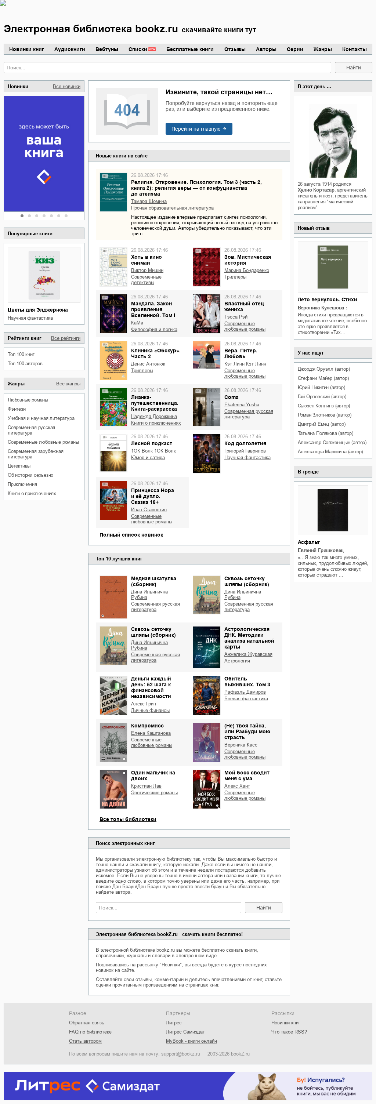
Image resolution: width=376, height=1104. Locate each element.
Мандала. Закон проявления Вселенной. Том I (153, 309)
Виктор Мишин (147, 270)
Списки (138, 49)
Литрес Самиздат (185, 1032)
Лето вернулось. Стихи (327, 299)
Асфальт (309, 542)
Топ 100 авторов (25, 363)
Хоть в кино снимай (146, 260)
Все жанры (68, 383)
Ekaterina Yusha (241, 404)
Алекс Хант (237, 786)
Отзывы (235, 49)
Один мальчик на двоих (153, 775)
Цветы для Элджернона (38, 310)
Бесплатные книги (190, 49)
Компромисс (147, 726)
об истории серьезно (30, 475)
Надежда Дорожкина (154, 416)
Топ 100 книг (21, 354)
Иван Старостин (149, 509)
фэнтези (17, 409)
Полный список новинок (131, 535)
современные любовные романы (43, 442)
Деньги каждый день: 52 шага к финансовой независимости (151, 687)
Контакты (354, 49)
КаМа (137, 323)
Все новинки (66, 86)
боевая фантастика (246, 698)
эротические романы (154, 792)
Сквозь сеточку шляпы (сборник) (246, 581)
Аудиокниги (69, 49)
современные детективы (146, 279)
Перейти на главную (196, 129)
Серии (295, 49)
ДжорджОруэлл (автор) (324, 369)
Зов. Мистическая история (247, 260)
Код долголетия (245, 443)
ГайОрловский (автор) (322, 396)
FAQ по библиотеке (90, 1032)
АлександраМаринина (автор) (330, 451)
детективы (19, 466)
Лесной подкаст (151, 443)
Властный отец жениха (244, 306)
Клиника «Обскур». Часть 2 (156, 353)
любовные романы (28, 400)
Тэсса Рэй (235, 317)
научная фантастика (30, 318)
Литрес (174, 1022)
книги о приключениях (32, 493)
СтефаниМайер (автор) (323, 378)
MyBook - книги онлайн (191, 1041)
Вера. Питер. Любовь (240, 353)
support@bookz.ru (180, 1054)
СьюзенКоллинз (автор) (324, 405)
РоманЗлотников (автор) (324, 415)
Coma (231, 397)
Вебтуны (106, 49)
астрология (237, 661)
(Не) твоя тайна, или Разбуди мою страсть (247, 731)
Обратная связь (86, 1022)
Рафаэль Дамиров (245, 692)
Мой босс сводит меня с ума (247, 775)
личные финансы (150, 710)
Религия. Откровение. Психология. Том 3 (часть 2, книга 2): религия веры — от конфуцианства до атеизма (196, 188)
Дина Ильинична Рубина (149, 594)
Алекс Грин (143, 704)
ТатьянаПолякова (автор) (325, 433)
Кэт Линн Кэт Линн (245, 364)
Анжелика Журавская (248, 654)
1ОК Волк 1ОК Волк (153, 451)
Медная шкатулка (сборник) (153, 581)
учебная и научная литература (41, 418)
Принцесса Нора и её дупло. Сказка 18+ (152, 496)
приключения (22, 484)
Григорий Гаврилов (245, 451)
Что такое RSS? (289, 1032)
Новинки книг (26, 49)
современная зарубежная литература (36, 454)
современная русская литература (31, 430)
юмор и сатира (148, 457)
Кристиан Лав (146, 786)
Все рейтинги (65, 338)
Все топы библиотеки (128, 819)
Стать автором (85, 1041)
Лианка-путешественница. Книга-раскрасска (154, 403)
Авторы (266, 49)
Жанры (323, 49)
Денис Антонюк (148, 364)
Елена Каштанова (151, 733)
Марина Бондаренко (246, 270)
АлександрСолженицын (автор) (332, 442)
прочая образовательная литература (172, 208)
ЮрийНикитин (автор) (321, 387)
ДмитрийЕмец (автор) (322, 424)
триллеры (235, 277)
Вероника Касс (240, 745)
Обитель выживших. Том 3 (247, 681)
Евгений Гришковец (321, 550)
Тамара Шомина (149, 201)
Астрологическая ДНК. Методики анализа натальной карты (249, 638)
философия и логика (154, 329)
